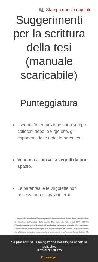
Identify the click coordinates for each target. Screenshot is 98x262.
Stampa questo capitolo (68, 9)
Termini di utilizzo (49, 250)
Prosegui (49, 257)
